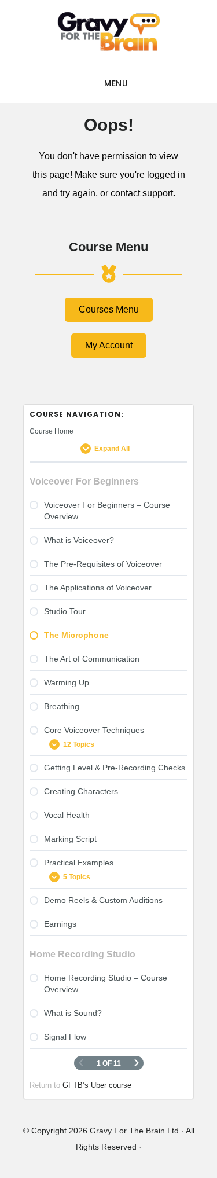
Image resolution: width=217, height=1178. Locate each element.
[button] (109, 310)
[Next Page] (136, 1063)
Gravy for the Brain (108, 32)
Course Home (51, 431)
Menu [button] (116, 83)
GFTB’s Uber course (96, 1085)
